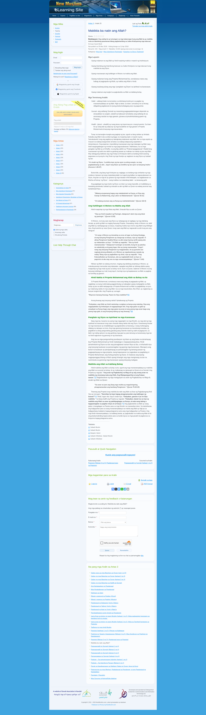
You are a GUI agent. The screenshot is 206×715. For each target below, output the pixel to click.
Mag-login (77, 67)
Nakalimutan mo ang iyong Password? (65, 73)
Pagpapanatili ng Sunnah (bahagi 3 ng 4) (105, 653)
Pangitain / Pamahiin (98, 675)
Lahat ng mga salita (61, 230)
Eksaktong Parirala (61, 235)
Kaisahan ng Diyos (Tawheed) (133, 52)
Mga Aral (99, 52)
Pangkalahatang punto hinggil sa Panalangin (106, 613)
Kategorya (111, 15)
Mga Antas (99, 15)
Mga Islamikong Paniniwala (113, 52)
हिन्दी (56, 42)
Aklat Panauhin (135, 15)
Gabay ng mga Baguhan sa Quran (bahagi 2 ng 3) (108, 576)
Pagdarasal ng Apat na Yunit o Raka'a (104, 609)
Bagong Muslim (69, 7)
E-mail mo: (92, 517)
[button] (54, 145)
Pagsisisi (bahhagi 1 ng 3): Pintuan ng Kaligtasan (107, 630)
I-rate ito (94, 484)
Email (55, 57)
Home (54, 15)
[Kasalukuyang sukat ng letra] (146, 24)
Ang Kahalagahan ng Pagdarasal (102, 586)
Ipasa (107, 550)
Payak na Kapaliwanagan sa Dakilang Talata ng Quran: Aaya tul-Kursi (114, 666)
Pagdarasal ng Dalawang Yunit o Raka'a (104, 603)
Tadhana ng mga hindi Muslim (101, 627)
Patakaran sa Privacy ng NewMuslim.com (104, 705)
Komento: (92, 527)
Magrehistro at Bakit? (71, 77)
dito (142, 555)
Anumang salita (60, 232)
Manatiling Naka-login (62, 68)
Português (58, 39)
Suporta (62, 15)
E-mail (128, 484)
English (57, 28)
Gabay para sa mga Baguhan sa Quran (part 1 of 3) (108, 573)
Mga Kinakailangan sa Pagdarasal (102, 589)
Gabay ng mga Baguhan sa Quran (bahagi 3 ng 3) (108, 579)
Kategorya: (92, 52)
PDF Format (147, 484)
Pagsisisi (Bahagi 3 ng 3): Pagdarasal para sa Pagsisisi (109, 639)
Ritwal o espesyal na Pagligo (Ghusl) (103, 596)
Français (57, 36)
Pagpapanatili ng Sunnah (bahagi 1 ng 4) (138, 463)
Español (57, 33)
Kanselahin (124, 550)
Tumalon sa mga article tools (142, 26)
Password (56, 63)
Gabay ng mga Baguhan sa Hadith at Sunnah (106, 583)
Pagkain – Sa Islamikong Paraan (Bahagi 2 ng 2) (107, 663)
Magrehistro (88, 15)
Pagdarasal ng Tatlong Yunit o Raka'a (103, 606)
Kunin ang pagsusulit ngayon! (120, 455)
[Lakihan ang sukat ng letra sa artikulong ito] (143, 24)
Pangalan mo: (93, 512)
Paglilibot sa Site (75, 15)
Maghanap (122, 15)
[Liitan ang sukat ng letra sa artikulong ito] (148, 24)
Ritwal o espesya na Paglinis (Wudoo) (104, 599)
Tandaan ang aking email (63, 70)
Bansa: (91, 522)
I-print (111, 484)
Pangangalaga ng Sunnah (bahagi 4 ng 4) (105, 656)
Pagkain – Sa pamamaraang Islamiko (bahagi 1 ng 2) (109, 659)
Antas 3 (91, 23)
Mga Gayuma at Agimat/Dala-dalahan (104, 678)
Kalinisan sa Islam (97, 593)
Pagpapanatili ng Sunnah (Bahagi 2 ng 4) (105, 649)
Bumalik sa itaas (146, 480)
